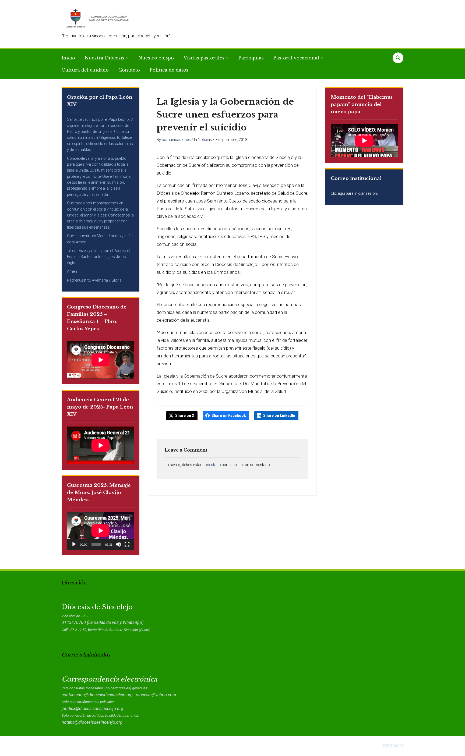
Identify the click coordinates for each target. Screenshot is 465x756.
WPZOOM (392, 746)
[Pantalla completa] (127, 544)
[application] (100, 530)
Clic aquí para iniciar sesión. (354, 193)
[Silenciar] (118, 544)
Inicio (68, 58)
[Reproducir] (74, 544)
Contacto (129, 70)
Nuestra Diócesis (104, 58)
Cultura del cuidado (85, 70)
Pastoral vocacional (296, 58)
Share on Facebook (229, 415)
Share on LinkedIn (279, 415)
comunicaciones (176, 139)
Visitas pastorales (204, 58)
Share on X (184, 415)
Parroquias (251, 58)
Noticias (205, 139)
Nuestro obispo (156, 58)
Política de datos (169, 70)
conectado (211, 465)
